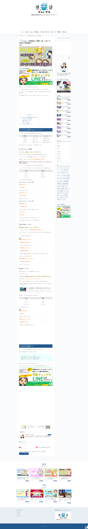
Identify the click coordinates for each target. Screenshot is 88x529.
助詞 (58, 178)
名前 (21, 447)
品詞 (58, 146)
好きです (21, 253)
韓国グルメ (59, 199)
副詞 (68, 175)
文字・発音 (58, 156)
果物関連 (61, 190)
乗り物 (58, 175)
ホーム (17, 35)
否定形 (58, 181)
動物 (61, 178)
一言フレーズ (64, 172)
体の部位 (64, 175)
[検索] (69, 58)
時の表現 (59, 151)
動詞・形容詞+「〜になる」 (27, 120)
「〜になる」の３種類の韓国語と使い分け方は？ (29, 117)
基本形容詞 (65, 183)
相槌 (58, 195)
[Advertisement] (44, 24)
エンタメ (64, 167)
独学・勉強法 (59, 158)
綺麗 (20, 316)
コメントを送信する (24, 453)
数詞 (69, 188)
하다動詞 (64, 199)
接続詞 (66, 188)
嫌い (38, 253)
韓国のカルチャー (59, 161)
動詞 (64, 178)
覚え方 (58, 197)
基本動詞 (66, 181)
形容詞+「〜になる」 (25, 121)
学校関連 (62, 186)
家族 (66, 186)
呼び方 (61, 181)
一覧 (58, 172)
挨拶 (63, 188)
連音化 (64, 197)
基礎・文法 (21, 35)
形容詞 (58, 188)
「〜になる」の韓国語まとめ (26, 123)
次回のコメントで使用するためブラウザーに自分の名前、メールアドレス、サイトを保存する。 (33, 451)
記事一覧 (49, 434)
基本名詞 (59, 183)
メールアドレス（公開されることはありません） (44, 447)
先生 (28, 209)
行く (20, 264)
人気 (61, 175)
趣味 (61, 197)
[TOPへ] (85, 526)
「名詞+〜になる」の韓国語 (27, 118)
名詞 (68, 178)
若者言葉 (66, 195)
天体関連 (58, 186)
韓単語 (67, 197)
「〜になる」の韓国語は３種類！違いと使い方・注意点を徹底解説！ (33, 35)
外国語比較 (58, 153)
